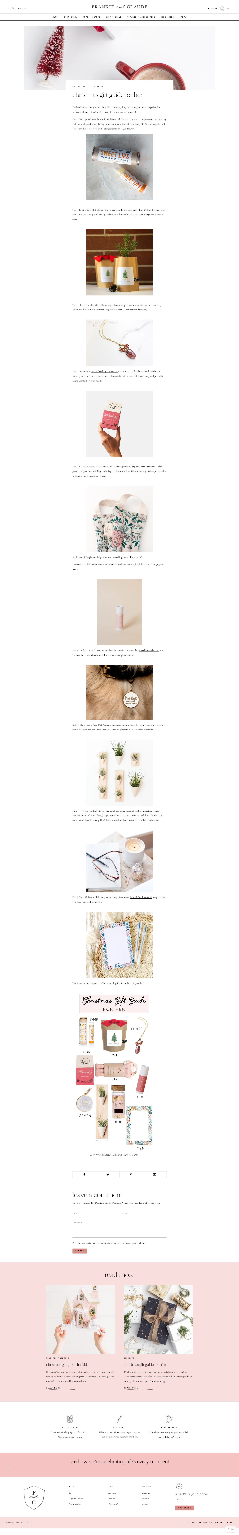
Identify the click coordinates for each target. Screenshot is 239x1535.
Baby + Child (114, 17)
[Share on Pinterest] (131, 1174)
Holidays (98, 87)
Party (183, 17)
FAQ (70, 1493)
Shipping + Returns (76, 1498)
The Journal (113, 1504)
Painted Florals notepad (141, 897)
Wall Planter (103, 725)
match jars (114, 811)
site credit (226, 1522)
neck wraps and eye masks (110, 466)
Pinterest (145, 1498)
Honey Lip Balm (141, 124)
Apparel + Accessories (141, 17)
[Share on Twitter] (107, 1174)
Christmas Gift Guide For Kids (67, 1364)
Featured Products (57, 1358)
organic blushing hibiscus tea (104, 371)
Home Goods (167, 17)
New (56, 17)
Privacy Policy (127, 1203)
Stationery (70, 17)
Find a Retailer (75, 1504)
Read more (53, 1388)
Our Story (112, 1493)
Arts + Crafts (91, 17)
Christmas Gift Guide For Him (145, 1364)
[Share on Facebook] (84, 1174)
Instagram (146, 1493)
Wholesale (112, 1498)
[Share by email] (155, 1174)
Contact (145, 1504)
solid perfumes (102, 557)
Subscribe (184, 1508)
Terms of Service (146, 1203)
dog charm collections (149, 650)
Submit (79, 1251)
